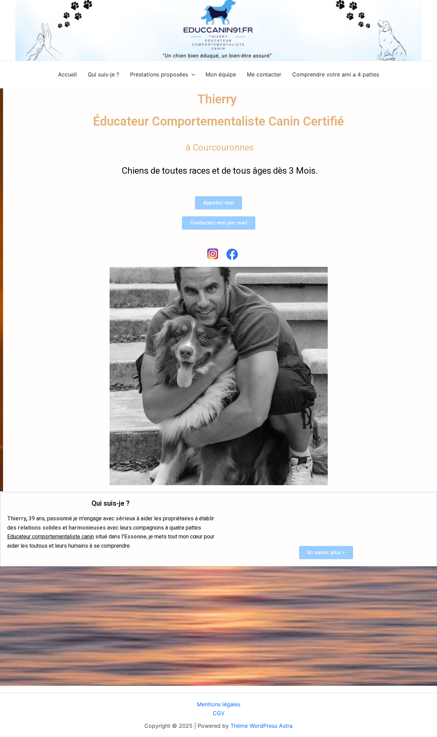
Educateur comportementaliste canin (50, 536)
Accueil (67, 74)
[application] (191, 74)
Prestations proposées (159, 74)
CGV (219, 713)
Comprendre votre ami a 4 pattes (335, 74)
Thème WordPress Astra (261, 725)
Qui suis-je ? (103, 74)
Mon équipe (221, 74)
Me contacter (264, 74)
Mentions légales (218, 704)
